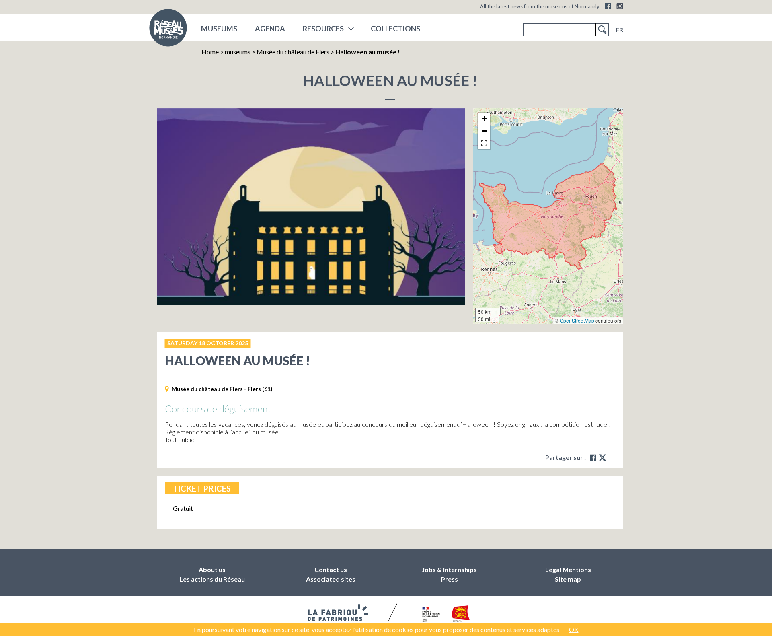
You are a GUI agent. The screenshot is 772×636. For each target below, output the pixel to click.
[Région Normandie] (461, 615)
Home (210, 52)
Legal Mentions (568, 569)
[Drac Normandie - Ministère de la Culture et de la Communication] (430, 615)
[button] (484, 119)
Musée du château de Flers (293, 52)
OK (574, 629)
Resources (323, 28)
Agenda (270, 28)
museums (219, 28)
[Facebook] (608, 6)
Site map (568, 579)
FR (619, 29)
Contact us (330, 569)
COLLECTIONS (395, 28)
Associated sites (330, 579)
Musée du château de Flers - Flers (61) (222, 388)
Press (449, 579)
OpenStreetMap (577, 320)
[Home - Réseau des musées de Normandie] (168, 30)
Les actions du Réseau (212, 579)
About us (212, 569)
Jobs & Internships (449, 569)
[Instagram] (619, 6)
